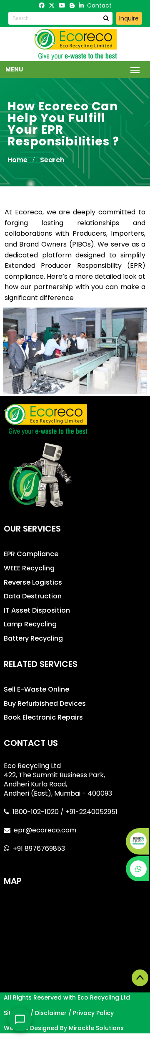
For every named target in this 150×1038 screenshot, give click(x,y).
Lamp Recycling (30, 624)
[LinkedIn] (81, 5)
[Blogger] (72, 5)
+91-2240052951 (91, 812)
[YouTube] (62, 5)
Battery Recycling (33, 638)
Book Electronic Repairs (43, 717)
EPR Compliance (31, 554)
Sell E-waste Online (36, 689)
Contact (99, 5)
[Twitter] (52, 5)
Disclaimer (51, 1013)
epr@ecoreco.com (45, 830)
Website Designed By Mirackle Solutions (64, 1028)
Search (52, 160)
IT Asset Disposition (37, 610)
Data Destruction (33, 596)
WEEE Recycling (29, 568)
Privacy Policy (93, 1013)
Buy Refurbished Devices (45, 703)
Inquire (129, 18)
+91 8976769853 (39, 848)
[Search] (105, 18)
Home (18, 160)
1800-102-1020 (36, 812)
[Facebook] (42, 5)
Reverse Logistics (33, 582)
